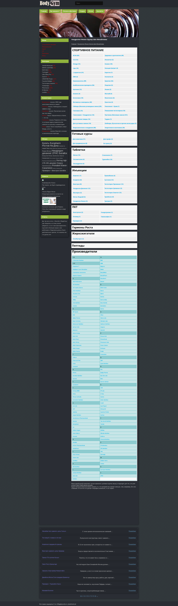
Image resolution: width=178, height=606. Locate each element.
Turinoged (45, 72)
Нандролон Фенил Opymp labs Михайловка (91, 44)
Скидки (82, 11)
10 (95, 596)
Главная (43, 11)
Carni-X (44, 76)
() (81, 596)
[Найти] (101, 3)
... (97, 596)
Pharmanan (45, 88)
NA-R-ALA (45, 70)
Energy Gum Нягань (47, 155)
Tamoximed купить (47, 165)
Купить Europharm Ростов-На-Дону (51, 144)
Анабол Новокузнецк (57, 168)
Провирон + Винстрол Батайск (54, 171)
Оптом (91, 11)
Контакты (100, 11)
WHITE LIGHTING (47, 67)
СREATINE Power (47, 79)
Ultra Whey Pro (46, 74)
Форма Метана (46, 151)
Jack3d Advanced (47, 65)
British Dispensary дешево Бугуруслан (58, 148)
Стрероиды (45, 85)
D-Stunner (45, 90)
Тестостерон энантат (48, 83)
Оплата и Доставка (69, 11)
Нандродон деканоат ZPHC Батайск (54, 151)
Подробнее (132, 531)
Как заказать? (54, 11)
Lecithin (44, 92)
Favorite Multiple (47, 81)
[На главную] (49, 3)
